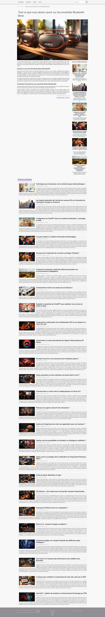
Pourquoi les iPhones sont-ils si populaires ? (52, 508)
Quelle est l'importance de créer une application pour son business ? (60, 424)
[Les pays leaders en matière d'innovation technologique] (79, 126)
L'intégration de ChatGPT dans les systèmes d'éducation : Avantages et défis (79, 114)
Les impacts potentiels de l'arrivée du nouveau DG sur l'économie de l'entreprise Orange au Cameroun (79, 94)
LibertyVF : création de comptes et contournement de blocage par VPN (61, 593)
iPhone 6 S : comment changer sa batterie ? (51, 524)
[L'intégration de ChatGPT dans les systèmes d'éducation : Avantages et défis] (79, 107)
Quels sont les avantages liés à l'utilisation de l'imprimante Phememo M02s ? (61, 458)
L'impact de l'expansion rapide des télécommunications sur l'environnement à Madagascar (79, 168)
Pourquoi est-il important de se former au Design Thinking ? (79, 149)
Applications (28, 2)
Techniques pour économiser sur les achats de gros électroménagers (80, 75)
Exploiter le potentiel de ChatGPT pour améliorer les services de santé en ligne (59, 305)
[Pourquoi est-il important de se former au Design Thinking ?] (79, 142)
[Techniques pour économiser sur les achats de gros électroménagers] (79, 68)
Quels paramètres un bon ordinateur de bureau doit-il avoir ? (58, 375)
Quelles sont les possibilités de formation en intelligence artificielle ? (61, 440)
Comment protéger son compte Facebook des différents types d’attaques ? (58, 541)
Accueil (18, 6)
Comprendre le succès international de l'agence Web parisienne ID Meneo (60, 341)
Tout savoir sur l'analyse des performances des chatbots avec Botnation (58, 560)
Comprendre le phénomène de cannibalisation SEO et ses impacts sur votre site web (61, 323)
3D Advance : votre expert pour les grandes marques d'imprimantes (60, 491)
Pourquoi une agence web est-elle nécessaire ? (53, 408)
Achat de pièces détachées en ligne (48, 475)
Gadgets (34, 2)
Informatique (21, 2)
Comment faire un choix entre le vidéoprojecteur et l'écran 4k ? (58, 391)
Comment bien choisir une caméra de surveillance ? (54, 288)
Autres (40, 2)
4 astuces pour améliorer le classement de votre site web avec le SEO (61, 577)
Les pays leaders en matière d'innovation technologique (80, 132)
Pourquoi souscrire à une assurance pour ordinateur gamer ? (57, 359)
